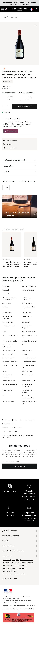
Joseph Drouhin (7, 294)
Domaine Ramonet (8, 401)
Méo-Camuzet (27, 354)
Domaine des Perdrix (9, 384)
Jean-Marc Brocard (9, 380)
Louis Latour (6, 286)
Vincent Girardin (27, 313)
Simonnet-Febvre (8, 358)
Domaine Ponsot (27, 350)
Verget (4, 331)
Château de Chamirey (9, 365)
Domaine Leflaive (8, 354)
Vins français (29, 420)
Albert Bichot (26, 294)
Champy (5, 307)
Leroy (4, 371)
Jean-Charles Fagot (28, 380)
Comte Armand (27, 371)
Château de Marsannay (29, 341)
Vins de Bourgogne (9, 424)
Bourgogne (11, 77)
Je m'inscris (19, 466)
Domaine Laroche (8, 326)
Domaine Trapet (27, 375)
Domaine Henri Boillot (9, 341)
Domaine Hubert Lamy (10, 361)
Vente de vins (7, 420)
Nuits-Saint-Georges (23, 77)
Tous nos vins (18, 420)
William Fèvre (7, 313)
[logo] (19, 9)
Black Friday (14, 578)
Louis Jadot (6, 290)
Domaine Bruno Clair (29, 358)
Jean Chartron (7, 303)
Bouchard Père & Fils (29, 286)
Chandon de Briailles (29, 361)
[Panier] (36, 9)
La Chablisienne (7, 322)
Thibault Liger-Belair (28, 331)
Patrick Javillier (7, 390)
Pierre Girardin (26, 316)
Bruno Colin (26, 322)
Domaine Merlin (7, 396)
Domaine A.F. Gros (8, 350)
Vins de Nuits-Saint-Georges (12, 428)
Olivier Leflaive (27, 303)
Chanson (25, 345)
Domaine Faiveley (28, 290)
